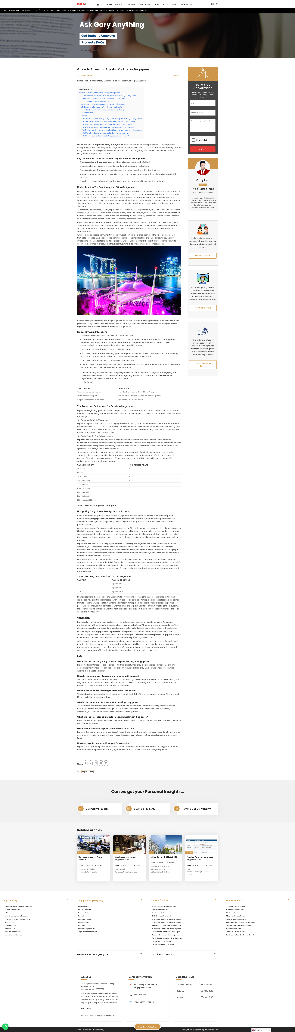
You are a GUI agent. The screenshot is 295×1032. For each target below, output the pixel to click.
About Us (119, 4)
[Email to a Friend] (96, 763)
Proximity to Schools (87, 872)
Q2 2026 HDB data (162, 866)
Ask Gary (8, 913)
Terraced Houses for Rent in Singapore (239, 925)
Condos (131, 4)
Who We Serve (161, 4)
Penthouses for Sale (159, 913)
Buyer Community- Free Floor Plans (17, 919)
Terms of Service (84, 1030)
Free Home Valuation (147, 1027)
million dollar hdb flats (160, 872)
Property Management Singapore (16, 916)
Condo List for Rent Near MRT (236, 932)
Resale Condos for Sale (160, 910)
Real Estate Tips (84, 925)
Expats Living (86, 75)
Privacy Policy (98, 1030)
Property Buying (84, 913)
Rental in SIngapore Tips (86, 929)
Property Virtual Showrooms (14, 935)
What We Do (145, 4)
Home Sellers (83, 907)
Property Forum (10, 929)
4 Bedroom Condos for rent (235, 916)
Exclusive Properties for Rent (236, 919)
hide (92, 89)
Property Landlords (84, 910)
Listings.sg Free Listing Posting (163, 944)
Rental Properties (93, 81)
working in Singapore (96, 162)
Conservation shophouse (126, 872)
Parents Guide (88, 869)
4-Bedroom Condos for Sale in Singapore (166, 925)
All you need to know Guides (88, 932)
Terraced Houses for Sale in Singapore (165, 935)
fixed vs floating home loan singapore (199, 873)
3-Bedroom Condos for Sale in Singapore (166, 922)
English (258, 1030)
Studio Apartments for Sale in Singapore (166, 932)
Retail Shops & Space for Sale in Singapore (167, 938)
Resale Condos (83, 922)
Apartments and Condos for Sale (164, 907)
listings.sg (110, 1015)
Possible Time (197, 293)
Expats (80, 439)
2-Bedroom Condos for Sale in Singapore (166, 919)
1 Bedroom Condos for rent (235, 907)
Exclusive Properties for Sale (162, 916)
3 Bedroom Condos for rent (235, 913)
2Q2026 (121, 869)
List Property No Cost (203, 364)
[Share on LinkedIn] (106, 763)
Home (109, 4)
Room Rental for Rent (233, 929)
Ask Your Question (90, 50)
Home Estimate (202, 255)
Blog (174, 4)
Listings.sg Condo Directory (162, 941)
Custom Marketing (200, 348)
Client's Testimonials (12, 910)
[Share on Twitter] (91, 763)
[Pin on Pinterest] (101, 763)
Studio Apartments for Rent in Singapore (240, 922)
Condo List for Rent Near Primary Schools (240, 935)
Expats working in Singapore (90, 410)
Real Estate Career (85, 919)
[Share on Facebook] (85, 763)
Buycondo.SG (196, 244)
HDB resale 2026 (157, 869)
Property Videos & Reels (13, 932)
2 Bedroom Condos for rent (235, 910)
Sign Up (214, 4)
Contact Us (186, 4)
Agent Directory (10, 925)
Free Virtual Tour (203, 308)
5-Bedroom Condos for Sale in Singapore (166, 929)
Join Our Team (10, 922)
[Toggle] (67, 899)
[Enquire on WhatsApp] (5, 1026)
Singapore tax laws (101, 518)
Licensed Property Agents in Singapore (18, 907)
